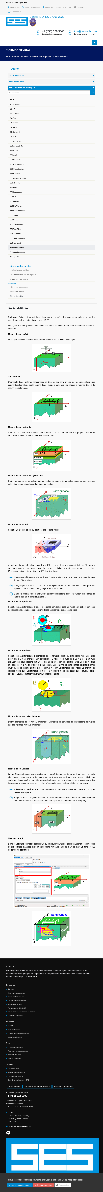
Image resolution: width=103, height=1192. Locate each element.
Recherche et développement (18, 1051)
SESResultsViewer (17, 211)
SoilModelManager (17, 252)
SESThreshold (15, 234)
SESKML (13, 197)
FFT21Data (14, 114)
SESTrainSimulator (17, 238)
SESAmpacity (15, 141)
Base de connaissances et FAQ (18, 1080)
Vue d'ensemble (13, 1069)
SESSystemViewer (17, 224)
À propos (11, 989)
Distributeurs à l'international (17, 1001)
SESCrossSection (17, 169)
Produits (15, 57)
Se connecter (15, 12)
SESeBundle (15, 183)
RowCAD (13, 137)
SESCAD (13, 155)
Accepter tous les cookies (20, 1185)
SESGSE (13, 187)
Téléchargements (14, 1086)
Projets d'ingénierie (14, 1058)
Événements (68, 1086)
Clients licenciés (16, 296)
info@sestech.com (85, 31)
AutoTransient (15, 104)
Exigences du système (15, 1076)
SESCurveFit (15, 174)
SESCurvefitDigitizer (18, 178)
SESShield (14, 220)
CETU (12, 109)
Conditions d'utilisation (15, 1016)
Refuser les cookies (44, 1185)
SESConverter (15, 160)
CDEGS (10, 1026)
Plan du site (14, 7)
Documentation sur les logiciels (23, 275)
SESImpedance (16, 192)
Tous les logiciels (14, 1030)
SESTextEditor (15, 229)
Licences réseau (17, 292)
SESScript (14, 215)
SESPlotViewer (16, 206)
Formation (57, 1086)
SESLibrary (14, 201)
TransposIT (14, 257)
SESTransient (15, 243)
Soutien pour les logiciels (16, 1072)
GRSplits (13, 127)
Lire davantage (30, 977)
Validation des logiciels (20, 270)
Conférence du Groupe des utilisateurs (37, 1086)
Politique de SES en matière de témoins (21, 1012)
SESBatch (14, 150)
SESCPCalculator (17, 164)
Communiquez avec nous (16, 993)
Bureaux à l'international (55, 7)
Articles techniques (14, 1055)
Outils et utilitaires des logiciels (36, 57)
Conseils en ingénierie (15, 1047)
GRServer (14, 123)
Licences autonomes (19, 287)
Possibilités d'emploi (15, 1004)
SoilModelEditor (17, 248)
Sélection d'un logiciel (19, 279)
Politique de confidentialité (17, 1008)
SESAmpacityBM (16, 146)
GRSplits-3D (15, 132)
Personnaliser (63, 1185)
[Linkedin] (8, 1133)
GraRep (13, 118)
